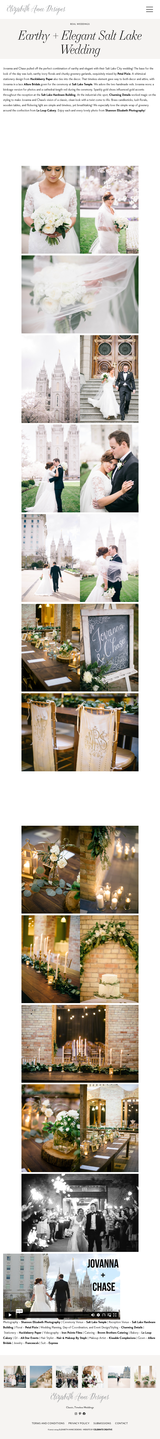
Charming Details (120, 95)
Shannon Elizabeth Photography (125, 110)
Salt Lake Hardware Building (58, 95)
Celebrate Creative (102, 1430)
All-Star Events (29, 1338)
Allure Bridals (32, 84)
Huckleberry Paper (41, 79)
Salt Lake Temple (82, 84)
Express (53, 1343)
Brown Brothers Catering (113, 1332)
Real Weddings (80, 24)
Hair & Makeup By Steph (72, 1338)
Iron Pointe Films (72, 1332)
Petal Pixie (123, 74)
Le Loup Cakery (46, 110)
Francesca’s (32, 1343)
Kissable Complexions (122, 1338)
